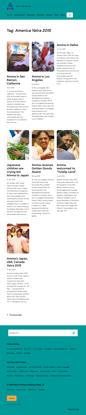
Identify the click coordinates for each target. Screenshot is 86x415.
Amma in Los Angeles (40, 78)
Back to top (74, 409)
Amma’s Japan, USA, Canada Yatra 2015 (17, 262)
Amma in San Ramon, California (16, 80)
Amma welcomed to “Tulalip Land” (66, 168)
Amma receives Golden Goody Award (42, 168)
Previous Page (14, 314)
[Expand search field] (70, 14)
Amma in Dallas (67, 45)
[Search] (73, 333)
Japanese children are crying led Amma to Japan (18, 170)
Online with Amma (23, 6)
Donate (11, 398)
